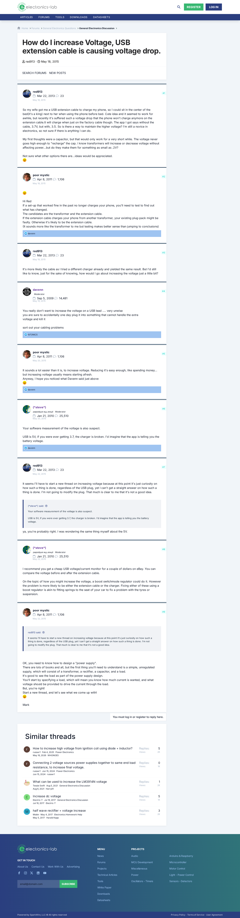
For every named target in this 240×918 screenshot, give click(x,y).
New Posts (57, 73)
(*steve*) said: (36, 505)
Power (134, 874)
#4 (163, 291)
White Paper (104, 887)
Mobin (36, 814)
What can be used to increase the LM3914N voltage (70, 781)
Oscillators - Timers (142, 881)
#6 (163, 408)
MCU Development (142, 862)
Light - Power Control (181, 874)
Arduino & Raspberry (181, 855)
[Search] (178, 7)
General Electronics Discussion (74, 785)
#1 (164, 93)
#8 (163, 549)
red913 (30, 61)
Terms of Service (195, 914)
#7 (163, 467)
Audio (134, 855)
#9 (163, 611)
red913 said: (34, 632)
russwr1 (37, 752)
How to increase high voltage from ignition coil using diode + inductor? (82, 748)
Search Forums (34, 73)
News (100, 855)
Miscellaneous (139, 868)
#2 (163, 176)
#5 (163, 353)
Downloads (103, 893)
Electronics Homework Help (68, 814)
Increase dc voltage (47, 796)
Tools (59, 17)
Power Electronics (65, 752)
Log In (213, 7)
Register (194, 7)
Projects (101, 868)
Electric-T (38, 800)
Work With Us (55, 866)
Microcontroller (177, 862)
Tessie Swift (39, 785)
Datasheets (101, 17)
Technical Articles (107, 874)
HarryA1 (50, 788)
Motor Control (177, 868)
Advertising (73, 866)
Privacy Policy (178, 914)
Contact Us (37, 866)
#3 (163, 252)
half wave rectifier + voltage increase (59, 810)
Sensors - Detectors (180, 881)
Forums (44, 17)
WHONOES (53, 755)
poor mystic (41, 175)
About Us (22, 866)
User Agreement (214, 914)
